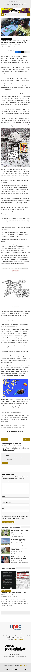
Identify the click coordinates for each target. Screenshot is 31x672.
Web (3, 508)
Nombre (4, 496)
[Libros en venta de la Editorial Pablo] (15, 580)
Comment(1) (12, 46)
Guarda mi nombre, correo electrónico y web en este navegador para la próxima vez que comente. (15, 517)
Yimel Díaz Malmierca (17, 536)
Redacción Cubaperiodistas (19, 562)
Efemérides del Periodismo (21, 3)
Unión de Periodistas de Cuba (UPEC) (15, 427)
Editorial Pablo (8, 568)
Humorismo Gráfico (16, 425)
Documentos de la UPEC (9, 3)
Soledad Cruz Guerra (17, 554)
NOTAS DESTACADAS (6, 39)
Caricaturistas (8, 425)
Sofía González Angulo (18, 545)
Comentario (5, 482)
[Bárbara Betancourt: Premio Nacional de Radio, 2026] (5, 559)
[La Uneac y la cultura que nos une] (5, 533)
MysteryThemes (23, 665)
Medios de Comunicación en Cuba (15, 4)
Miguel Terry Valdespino (15, 431)
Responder (5, 463)
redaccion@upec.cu (18, 639)
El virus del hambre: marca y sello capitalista (5, 439)
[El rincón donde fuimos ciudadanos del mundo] (5, 541)
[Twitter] (22, 52)
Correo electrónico (7, 502)
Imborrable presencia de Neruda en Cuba (27, 439)
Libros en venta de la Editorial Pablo (13, 592)
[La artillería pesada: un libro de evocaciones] (5, 550)
